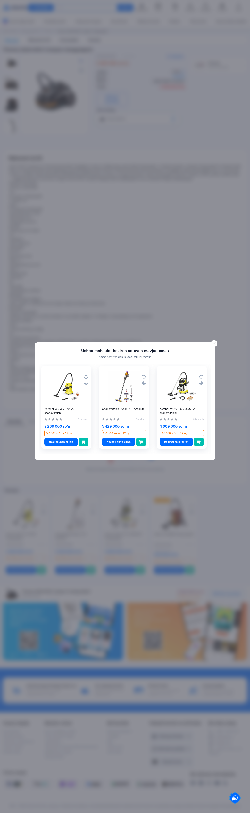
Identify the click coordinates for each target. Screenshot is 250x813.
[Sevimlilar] (86, 377)
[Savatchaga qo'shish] (83, 442)
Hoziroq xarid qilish (61, 441)
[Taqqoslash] (86, 383)
